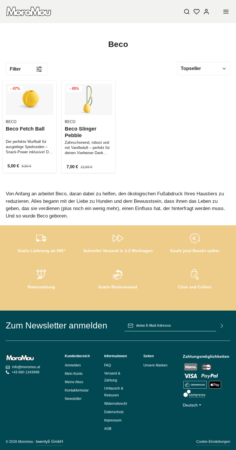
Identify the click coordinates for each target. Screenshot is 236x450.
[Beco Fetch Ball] (29, 99)
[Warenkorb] (216, 11)
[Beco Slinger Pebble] (88, 99)
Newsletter (73, 399)
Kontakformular (77, 390)
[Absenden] (222, 325)
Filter (15, 69)
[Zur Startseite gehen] (29, 11)
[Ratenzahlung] (41, 278)
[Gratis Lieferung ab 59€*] (41, 242)
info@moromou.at (26, 367)
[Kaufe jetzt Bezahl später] (194, 242)
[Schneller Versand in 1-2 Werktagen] (118, 242)
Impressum (112, 420)
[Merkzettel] (196, 11)
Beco (11, 122)
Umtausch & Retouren (113, 391)
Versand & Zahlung (112, 376)
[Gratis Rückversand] (118, 278)
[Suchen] (186, 11)
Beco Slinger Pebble (80, 132)
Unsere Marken (155, 365)
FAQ (107, 365)
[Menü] (226, 11)
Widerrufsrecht (115, 404)
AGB (107, 429)
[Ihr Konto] (206, 11)
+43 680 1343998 (25, 372)
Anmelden (73, 365)
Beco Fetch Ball (25, 129)
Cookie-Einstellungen (213, 442)
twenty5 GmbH (49, 441)
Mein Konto (74, 374)
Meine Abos (74, 382)
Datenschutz (114, 412)
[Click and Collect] (194, 278)
